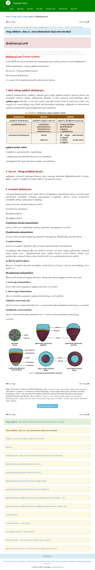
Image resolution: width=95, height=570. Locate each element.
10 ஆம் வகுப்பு (17, 16)
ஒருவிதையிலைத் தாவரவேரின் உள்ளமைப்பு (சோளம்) (23, 472)
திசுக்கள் (9, 447)
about (57, 561)
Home (11, 9)
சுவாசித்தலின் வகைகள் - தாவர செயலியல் (20, 531)
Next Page (83, 22)
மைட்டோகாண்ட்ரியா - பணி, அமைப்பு (18, 523)
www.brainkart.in (57, 567)
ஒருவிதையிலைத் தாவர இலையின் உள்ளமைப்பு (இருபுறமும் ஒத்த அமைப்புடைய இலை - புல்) (36, 506)
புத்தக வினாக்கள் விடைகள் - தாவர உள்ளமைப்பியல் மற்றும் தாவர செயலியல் (31, 548)
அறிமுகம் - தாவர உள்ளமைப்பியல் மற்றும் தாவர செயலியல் (25, 439)
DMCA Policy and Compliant (36, 561)
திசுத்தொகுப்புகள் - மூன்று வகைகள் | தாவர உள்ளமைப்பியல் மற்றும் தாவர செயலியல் (34, 455)
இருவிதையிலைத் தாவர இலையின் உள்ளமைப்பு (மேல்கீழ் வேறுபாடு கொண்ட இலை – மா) (35, 498)
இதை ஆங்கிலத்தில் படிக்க (48, 406)
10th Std (20, 9)
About (73, 9)
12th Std (39, 9)
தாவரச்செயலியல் (12, 515)
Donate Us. (47, 563)
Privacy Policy (7, 561)
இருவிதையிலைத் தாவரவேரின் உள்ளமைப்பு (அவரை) (23, 464)
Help (53, 561)
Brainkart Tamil (20, 3)
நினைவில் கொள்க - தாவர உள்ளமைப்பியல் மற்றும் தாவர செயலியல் (28, 540)
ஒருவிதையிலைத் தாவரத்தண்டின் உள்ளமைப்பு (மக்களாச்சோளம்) (27, 489)
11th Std (30, 9)
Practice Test (50, 9)
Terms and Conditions (20, 561)
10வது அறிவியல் (28, 16)
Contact (48, 561)
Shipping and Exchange (83, 561)
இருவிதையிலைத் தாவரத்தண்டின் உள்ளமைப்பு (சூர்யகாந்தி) (26, 481)
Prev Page (11, 22)
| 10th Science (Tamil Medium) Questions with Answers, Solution (35, 422)
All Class (62, 9)
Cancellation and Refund (67, 561)
